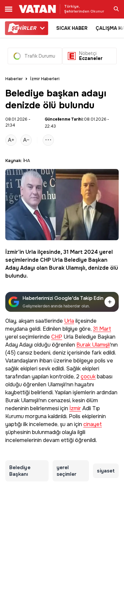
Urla (30, 251)
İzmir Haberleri (45, 79)
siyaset (106, 470)
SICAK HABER (72, 28)
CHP (45, 259)
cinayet (92, 424)
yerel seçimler (67, 470)
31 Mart (73, 251)
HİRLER (23, 28)
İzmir (11, 251)
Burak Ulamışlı (67, 267)
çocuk (88, 377)
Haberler (14, 79)
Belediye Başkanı (19, 470)
